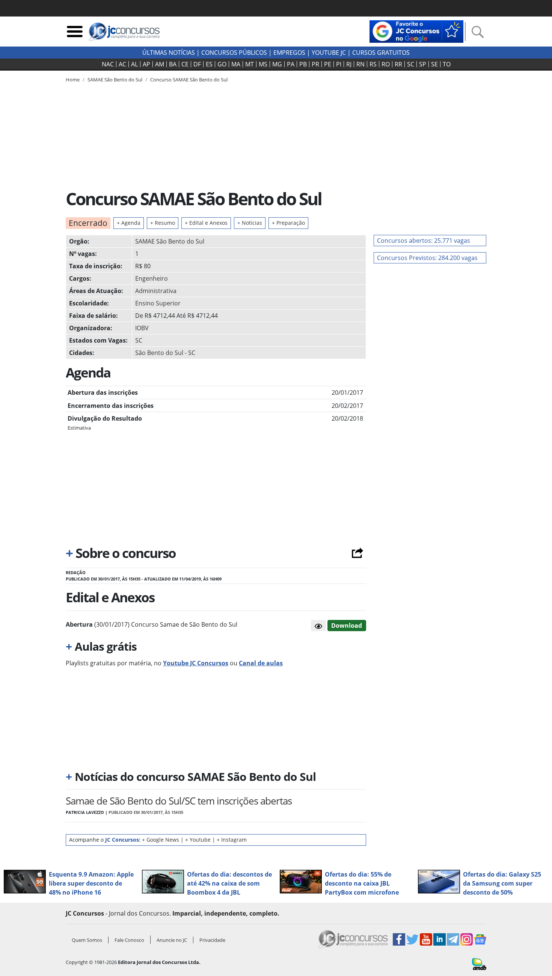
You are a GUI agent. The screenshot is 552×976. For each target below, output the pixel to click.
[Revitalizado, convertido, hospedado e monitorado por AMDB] (479, 963)
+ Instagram (232, 839)
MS (263, 64)
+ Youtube (198, 839)
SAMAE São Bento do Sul (169, 241)
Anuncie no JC (172, 940)
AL (134, 64)
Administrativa (155, 291)
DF (197, 64)
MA (235, 64)
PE (327, 64)
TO (447, 64)
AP (146, 64)
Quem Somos (87, 940)
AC (122, 64)
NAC (108, 64)
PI (338, 64)
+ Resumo (162, 222)
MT (249, 64)
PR (315, 64)
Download (346, 625)
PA (290, 64)
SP (422, 64)
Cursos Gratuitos (381, 52)
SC (410, 64)
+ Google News (160, 839)
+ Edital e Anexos (206, 222)
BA (172, 64)
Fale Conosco (129, 940)
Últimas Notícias (168, 52)
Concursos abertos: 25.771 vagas (423, 240)
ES (209, 64)
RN (360, 64)
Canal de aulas (261, 663)
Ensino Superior (158, 303)
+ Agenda (128, 222)
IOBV (142, 328)
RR (398, 64)
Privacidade (212, 940)
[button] (318, 625)
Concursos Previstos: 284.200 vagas (427, 258)
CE (185, 64)
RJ (348, 64)
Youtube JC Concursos (195, 663)
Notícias (249, 222)
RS (373, 64)
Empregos (289, 52)
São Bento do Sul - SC (165, 353)
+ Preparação (288, 222)
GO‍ (221, 64)
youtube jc (329, 52)
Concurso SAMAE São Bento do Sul (189, 79)
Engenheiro (151, 278)
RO (386, 64)
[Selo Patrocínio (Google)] (416, 31)
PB (303, 64)
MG (277, 64)
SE (434, 64)
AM (159, 64)
